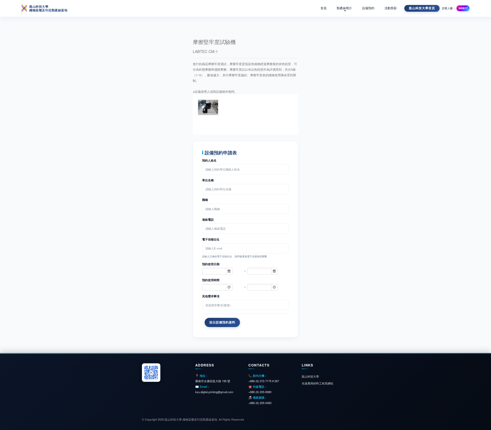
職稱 (205, 200)
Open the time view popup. (229, 287)
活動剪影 (391, 8)
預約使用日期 (210, 264)
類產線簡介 (344, 8)
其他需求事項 (210, 296)
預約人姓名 (209, 160)
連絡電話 (208, 219)
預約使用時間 (210, 280)
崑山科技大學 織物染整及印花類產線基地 (48, 8)
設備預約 (368, 8)
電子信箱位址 (210, 239)
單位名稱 (208, 180)
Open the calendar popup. (229, 271)
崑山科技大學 (310, 376)
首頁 (323, 8)
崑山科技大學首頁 (422, 8)
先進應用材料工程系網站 (317, 383)
